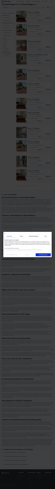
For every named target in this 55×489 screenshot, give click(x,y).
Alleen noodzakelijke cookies (11, 254)
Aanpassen (27, 254)
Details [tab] (21, 236)
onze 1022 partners (10, 241)
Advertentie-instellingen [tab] (33, 236)
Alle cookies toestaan (43, 254)
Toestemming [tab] (9, 236)
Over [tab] (46, 236)
